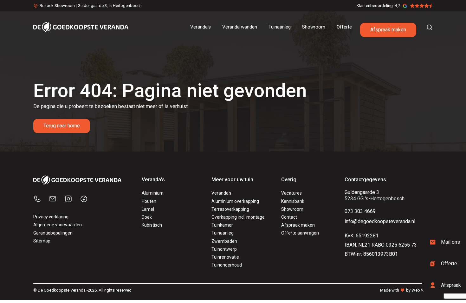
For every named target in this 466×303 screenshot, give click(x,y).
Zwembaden (224, 241)
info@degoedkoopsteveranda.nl (380, 221)
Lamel (148, 209)
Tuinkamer (222, 225)
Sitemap (41, 240)
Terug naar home (61, 126)
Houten (149, 201)
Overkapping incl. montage (238, 217)
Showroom (292, 209)
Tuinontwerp (224, 249)
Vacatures (291, 193)
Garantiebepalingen (53, 232)
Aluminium (153, 193)
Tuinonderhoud (226, 265)
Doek (147, 217)
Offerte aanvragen (300, 232)
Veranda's (221, 193)
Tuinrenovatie (225, 257)
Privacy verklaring (50, 216)
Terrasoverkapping (230, 209)
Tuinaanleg (222, 232)
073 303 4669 (360, 211)
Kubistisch (152, 225)
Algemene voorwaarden (57, 224)
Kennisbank (292, 201)
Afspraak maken (388, 30)
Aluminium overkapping (235, 201)
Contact (289, 217)
